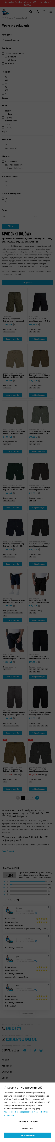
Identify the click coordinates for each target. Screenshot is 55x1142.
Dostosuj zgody (27, 1128)
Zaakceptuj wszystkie (27, 1135)
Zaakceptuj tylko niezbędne (28, 1121)
